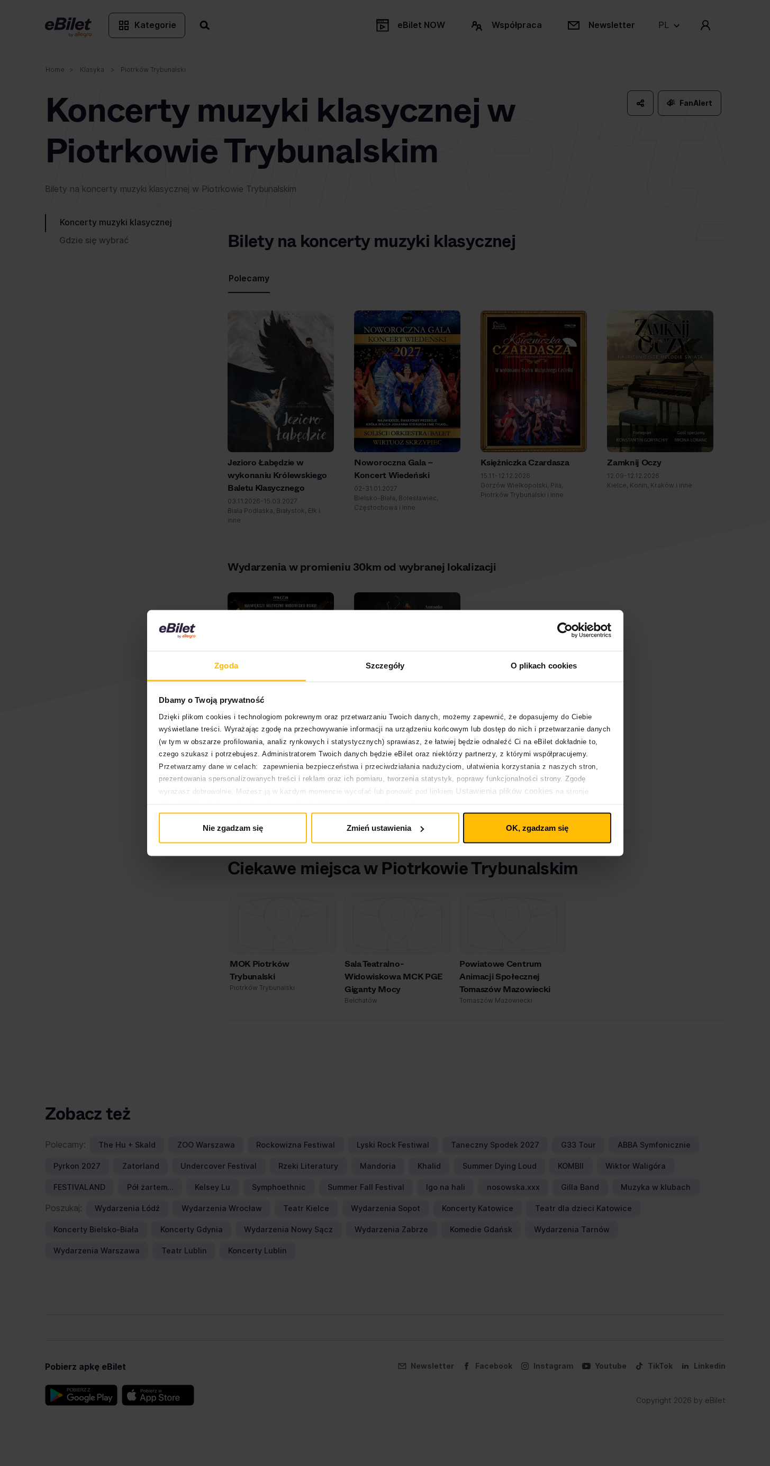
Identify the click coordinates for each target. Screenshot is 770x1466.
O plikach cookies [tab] (544, 665)
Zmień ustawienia (379, 827)
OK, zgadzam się (537, 827)
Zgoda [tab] (226, 665)
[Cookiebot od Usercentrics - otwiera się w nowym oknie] (565, 630)
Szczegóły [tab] (385, 665)
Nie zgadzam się (233, 827)
